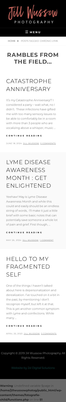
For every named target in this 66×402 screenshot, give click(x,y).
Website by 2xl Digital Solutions (33, 368)
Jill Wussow (31, 143)
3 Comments (48, 143)
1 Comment (47, 240)
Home (12, 40)
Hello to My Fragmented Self (28, 266)
